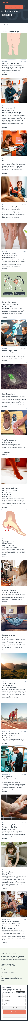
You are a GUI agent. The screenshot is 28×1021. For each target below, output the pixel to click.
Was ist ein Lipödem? (9, 161)
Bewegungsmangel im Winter (8, 636)
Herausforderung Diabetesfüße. (7, 873)
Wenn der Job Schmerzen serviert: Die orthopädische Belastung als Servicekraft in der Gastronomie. (11, 924)
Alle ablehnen (14, 1016)
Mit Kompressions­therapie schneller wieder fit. (10, 734)
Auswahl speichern (14, 1008)
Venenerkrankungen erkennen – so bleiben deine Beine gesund (9, 255)
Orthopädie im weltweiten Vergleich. (9, 778)
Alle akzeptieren (14, 1012)
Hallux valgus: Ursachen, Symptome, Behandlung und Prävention (10, 304)
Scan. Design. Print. (8, 394)
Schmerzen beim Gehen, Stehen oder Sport (10, 109)
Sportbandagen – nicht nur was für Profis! (9, 351)
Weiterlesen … (5, 74)
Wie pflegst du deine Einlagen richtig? (9, 441)
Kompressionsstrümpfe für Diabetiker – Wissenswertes (11, 208)
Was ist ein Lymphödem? (10, 63)
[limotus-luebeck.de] (1, 24)
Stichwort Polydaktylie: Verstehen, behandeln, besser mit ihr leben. (9, 827)
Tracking (8, 1000)
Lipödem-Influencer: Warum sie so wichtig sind (10, 591)
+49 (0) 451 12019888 (9, 964)
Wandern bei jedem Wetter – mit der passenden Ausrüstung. (10, 685)
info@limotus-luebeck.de (9, 966)
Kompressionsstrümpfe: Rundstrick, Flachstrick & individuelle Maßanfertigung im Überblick (10, 492)
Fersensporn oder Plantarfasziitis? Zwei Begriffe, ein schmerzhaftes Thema (9, 544)
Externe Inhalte (9, 1004)
